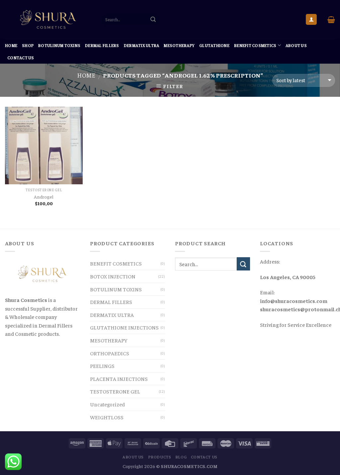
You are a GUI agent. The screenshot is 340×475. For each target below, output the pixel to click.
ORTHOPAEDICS (109, 353)
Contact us (20, 57)
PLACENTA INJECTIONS (119, 378)
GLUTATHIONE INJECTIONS (124, 327)
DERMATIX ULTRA (141, 45)
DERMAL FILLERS (102, 45)
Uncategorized (107, 404)
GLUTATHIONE (214, 45)
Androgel (43, 197)
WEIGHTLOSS (107, 417)
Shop (28, 45)
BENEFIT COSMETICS (255, 45)
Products (159, 456)
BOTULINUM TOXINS (59, 45)
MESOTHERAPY (179, 45)
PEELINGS (102, 365)
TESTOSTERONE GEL (115, 391)
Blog (181, 456)
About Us (296, 45)
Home (11, 45)
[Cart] (331, 19)
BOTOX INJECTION (112, 276)
